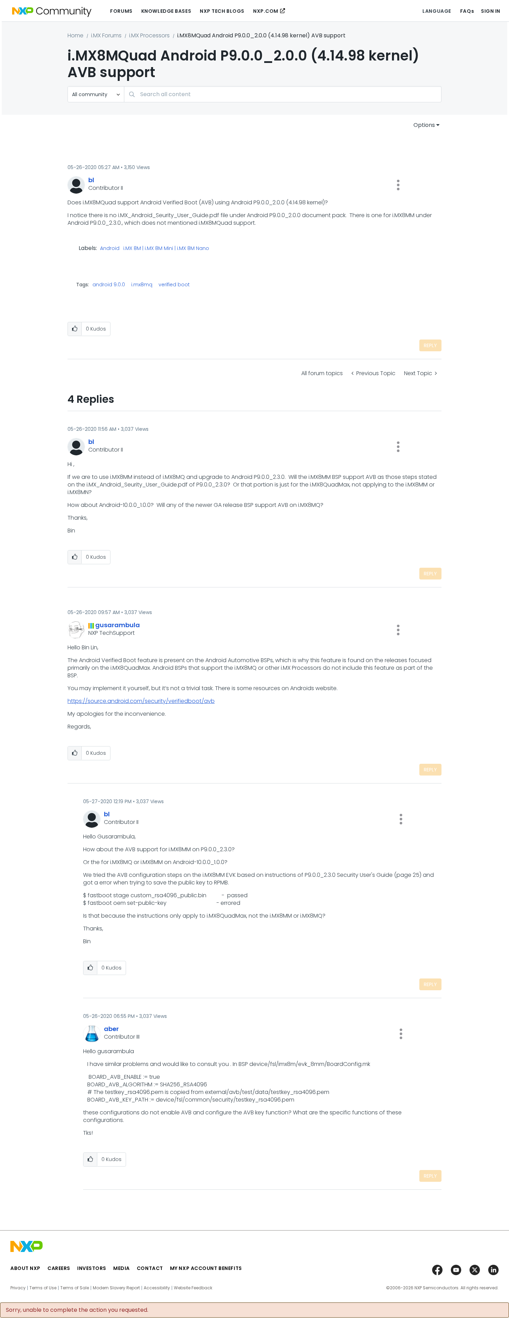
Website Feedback (193, 1288)
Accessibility (157, 1288)
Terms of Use (42, 1288)
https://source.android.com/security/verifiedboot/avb (141, 701)
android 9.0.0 (108, 284)
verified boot (174, 284)
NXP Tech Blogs (222, 11)
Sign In (490, 11)
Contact (150, 1268)
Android (109, 248)
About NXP (25, 1268)
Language (436, 11)
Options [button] (424, 125)
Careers (58, 1268)
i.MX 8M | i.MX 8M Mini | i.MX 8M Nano (166, 248)
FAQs (467, 11)
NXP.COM (265, 11)
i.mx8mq (141, 284)
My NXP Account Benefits (206, 1268)
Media (121, 1268)
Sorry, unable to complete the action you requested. (77, 1310)
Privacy (18, 1288)
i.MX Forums (106, 35)
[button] (398, 185)
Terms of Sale (74, 1288)
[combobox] (282, 94)
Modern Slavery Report (116, 1288)
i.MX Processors (149, 35)
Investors (91, 1268)
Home (75, 35)
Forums (121, 11)
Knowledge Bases (166, 11)
